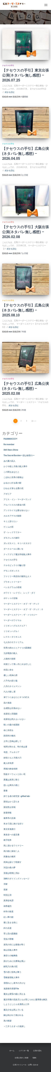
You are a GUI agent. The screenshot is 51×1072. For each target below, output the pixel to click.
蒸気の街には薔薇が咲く (14, 944)
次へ (33, 421)
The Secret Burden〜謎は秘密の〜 (19, 455)
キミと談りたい (10, 521)
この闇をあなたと (11, 472)
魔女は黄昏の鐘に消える (14, 994)
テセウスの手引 (8, 66)
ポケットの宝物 (10, 598)
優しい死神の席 (10, 675)
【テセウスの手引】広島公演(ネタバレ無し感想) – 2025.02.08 (25, 388)
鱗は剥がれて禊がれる (13, 1015)
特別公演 (7, 895)
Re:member (9, 444)
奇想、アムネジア (11, 752)
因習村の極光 (9, 736)
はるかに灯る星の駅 (12, 483)
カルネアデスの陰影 (12, 516)
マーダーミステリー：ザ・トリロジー (20, 615)
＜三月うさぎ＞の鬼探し (14, 1026)
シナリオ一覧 (24, 1051)
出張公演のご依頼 (21, 1058)
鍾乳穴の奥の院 (10, 966)
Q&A (34, 1058)
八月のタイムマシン (12, 686)
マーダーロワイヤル (12, 620)
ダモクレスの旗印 (11, 538)
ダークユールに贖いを (13, 549)
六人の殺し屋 (9, 692)
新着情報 (7, 813)
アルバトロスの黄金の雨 (14, 505)
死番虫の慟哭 (9, 856)
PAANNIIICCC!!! (10, 439)
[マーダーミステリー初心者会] (15, 5)
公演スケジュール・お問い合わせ (25, 1065)
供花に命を (8, 670)
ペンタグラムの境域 (12, 587)
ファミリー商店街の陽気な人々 (17, 576)
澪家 (6, 884)
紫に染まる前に (10, 922)
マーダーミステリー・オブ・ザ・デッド (21, 604)
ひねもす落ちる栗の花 (13, 488)
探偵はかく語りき (11, 801)
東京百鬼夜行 (9, 829)
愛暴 (6, 790)
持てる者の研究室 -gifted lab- (17, 796)
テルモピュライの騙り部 (14, 565)
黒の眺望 (7, 1021)
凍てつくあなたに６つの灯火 (16, 697)
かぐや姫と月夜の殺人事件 (15, 466)
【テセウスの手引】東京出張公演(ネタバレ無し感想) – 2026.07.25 (25, 75)
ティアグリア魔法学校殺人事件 (17, 554)
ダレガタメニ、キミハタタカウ (17, 543)
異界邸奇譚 (8, 900)
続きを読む (10, 92)
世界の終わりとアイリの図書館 (17, 648)
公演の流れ (37, 1051)
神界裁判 (7, 906)
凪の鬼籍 (7, 703)
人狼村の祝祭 (9, 659)
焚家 (6, 889)
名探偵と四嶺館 (10, 714)
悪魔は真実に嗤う (11, 780)
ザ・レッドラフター (12, 532)
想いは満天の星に (11, 785)
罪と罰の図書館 (10, 933)
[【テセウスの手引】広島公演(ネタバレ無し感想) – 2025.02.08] (25, 357)
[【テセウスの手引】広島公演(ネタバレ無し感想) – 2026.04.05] (25, 122)
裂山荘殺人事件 (10, 950)
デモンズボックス (11, 571)
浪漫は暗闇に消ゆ (11, 873)
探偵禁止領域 (9, 807)
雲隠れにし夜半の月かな (14, 983)
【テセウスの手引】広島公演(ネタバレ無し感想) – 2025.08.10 (25, 310)
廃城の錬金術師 (10, 769)
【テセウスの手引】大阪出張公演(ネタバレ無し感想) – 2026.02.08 (25, 231)
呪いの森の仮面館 (11, 725)
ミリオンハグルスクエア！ (15, 626)
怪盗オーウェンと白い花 (14, 774)
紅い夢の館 (8, 917)
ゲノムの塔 (8, 527)
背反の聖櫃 (8, 939)
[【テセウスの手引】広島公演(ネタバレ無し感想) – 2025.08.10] (25, 279)
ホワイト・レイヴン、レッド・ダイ (19, 593)
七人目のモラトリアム (13, 642)
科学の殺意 (8, 911)
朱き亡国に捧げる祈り (13, 824)
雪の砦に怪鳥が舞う (12, 972)
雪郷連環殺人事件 (11, 977)
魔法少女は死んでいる (13, 1010)
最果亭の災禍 (9, 818)
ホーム (11, 1051)
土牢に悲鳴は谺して (12, 741)
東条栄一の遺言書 (11, 834)
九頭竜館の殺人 (10, 653)
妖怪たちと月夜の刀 (12, 758)
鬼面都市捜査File (11, 988)
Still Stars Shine (11, 450)
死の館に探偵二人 (11, 851)
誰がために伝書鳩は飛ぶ (14, 961)
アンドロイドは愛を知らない (16, 510)
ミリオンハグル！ (11, 631)
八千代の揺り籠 (10, 681)
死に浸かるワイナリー (13, 845)
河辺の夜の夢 (9, 867)
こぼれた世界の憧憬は (13, 477)
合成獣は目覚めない (12, 708)
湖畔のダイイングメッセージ (16, 878)
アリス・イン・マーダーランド (17, 499)
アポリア (7, 494)
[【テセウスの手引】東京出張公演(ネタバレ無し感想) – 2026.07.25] (25, 44)
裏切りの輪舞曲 (10, 955)
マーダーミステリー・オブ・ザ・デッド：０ (23, 609)
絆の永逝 (7, 928)
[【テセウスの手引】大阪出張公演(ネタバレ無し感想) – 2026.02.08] (25, 201)
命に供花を (8, 730)
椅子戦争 (7, 840)
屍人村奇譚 (8, 763)
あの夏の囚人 (9, 461)
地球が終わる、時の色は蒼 (15, 746)
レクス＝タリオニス (12, 637)
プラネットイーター (12, 582)
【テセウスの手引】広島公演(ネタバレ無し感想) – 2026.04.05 (25, 153)
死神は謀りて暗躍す (12, 862)
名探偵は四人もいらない (14, 719)
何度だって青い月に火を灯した (17, 664)
